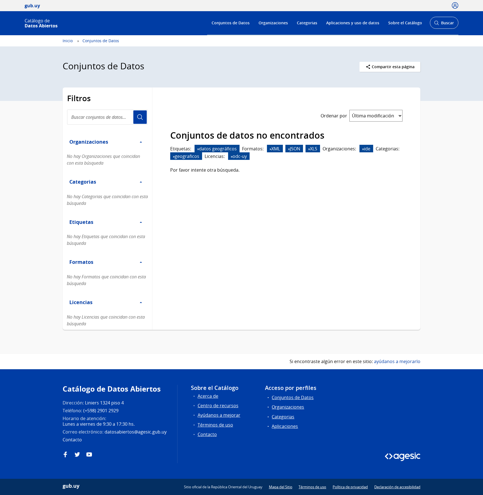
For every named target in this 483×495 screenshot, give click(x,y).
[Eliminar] (198, 149)
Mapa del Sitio (280, 486)
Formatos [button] (81, 262)
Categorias (307, 22)
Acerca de (208, 396)
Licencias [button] (81, 302)
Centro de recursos (218, 405)
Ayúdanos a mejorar (219, 415)
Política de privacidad (350, 486)
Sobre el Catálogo (405, 22)
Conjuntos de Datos (231, 22)
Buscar (444, 24)
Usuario (140, 117)
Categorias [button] (82, 181)
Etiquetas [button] (81, 222)
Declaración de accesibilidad (397, 486)
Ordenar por (334, 116)
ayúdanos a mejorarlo (397, 361)
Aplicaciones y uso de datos (352, 22)
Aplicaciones (285, 426)
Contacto (207, 434)
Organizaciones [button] (88, 141)
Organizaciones (273, 22)
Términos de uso (215, 425)
